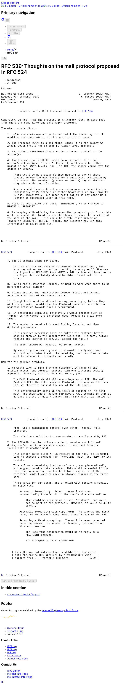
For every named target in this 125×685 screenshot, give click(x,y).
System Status (15, 627)
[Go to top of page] (2, 682)
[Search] (3, 20)
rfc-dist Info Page (17, 673)
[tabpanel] (62, 591)
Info (4, 58)
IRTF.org (12, 649)
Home (10, 49)
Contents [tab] (6, 581)
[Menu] (7, 20)
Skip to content (10, 2)
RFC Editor (13, 670)
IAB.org (11, 652)
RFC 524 (87, 111)
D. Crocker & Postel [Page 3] (24, 594)
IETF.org (12, 646)
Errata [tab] (32, 581)
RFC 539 (6, 252)
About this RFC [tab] (19, 581)
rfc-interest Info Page (19, 676)
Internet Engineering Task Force (60, 610)
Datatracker (14, 655)
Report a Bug (15, 631)
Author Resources (17, 658)
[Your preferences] (11, 42)
